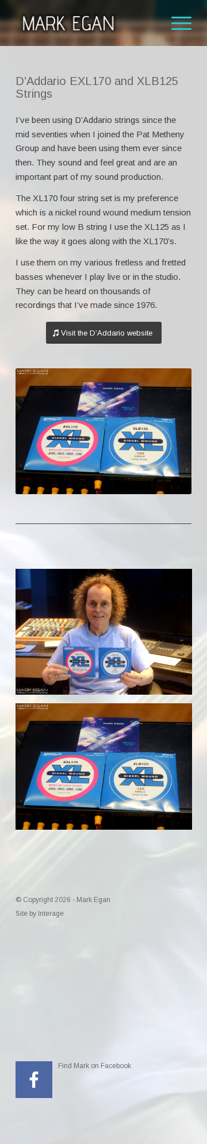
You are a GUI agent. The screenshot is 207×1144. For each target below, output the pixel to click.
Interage (51, 914)
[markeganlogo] (86, 23)
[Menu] (175, 23)
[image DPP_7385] (108, 636)
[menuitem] (175, 23)
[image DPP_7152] (108, 770)
